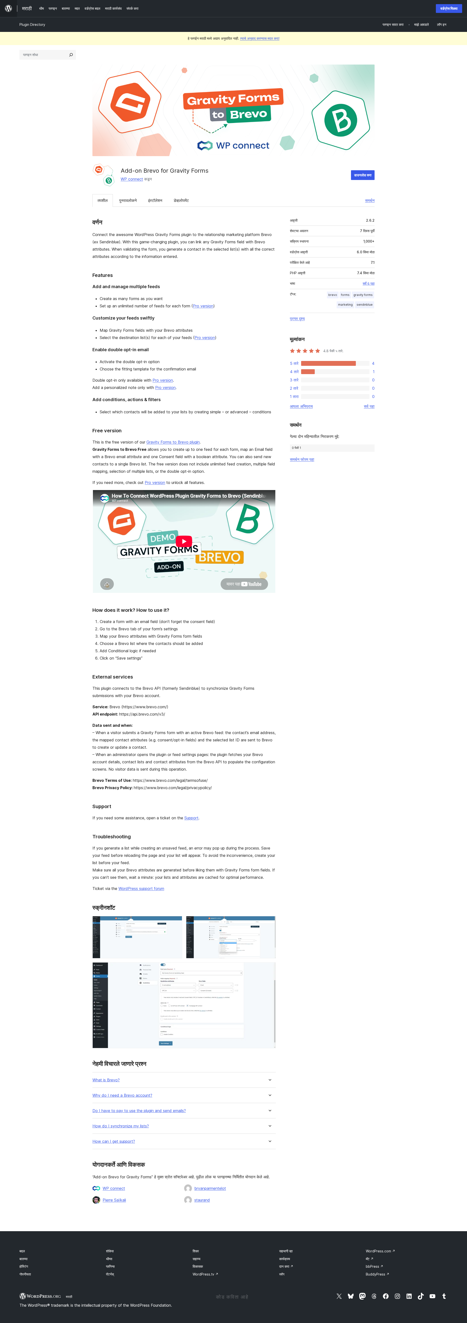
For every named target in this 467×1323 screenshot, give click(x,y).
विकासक (198, 1266)
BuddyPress (377, 1274)
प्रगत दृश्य (297, 318)
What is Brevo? (106, 1080)
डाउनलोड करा (362, 175)
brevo (332, 295)
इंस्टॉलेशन (155, 200)
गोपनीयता (25, 1274)
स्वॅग (281, 1274)
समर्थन (370, 200)
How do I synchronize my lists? (120, 1126)
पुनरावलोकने (128, 200)
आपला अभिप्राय (301, 406)
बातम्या (23, 1259)
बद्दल (22, 1251)
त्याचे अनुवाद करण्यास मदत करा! (259, 38)
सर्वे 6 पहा (369, 283)
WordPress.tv (205, 1274)
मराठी (69, 1297)
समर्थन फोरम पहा (302, 459)
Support (191, 817)
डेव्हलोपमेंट (181, 200)
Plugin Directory (32, 24)
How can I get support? (113, 1141)
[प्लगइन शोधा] (71, 55)
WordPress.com (380, 1251)
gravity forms (363, 295)
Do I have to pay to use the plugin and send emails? (139, 1110)
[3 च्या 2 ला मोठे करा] (269, 922)
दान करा (286, 1266)
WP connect (132, 179)
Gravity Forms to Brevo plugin (173, 442)
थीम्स (109, 1259)
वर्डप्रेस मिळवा (449, 8)
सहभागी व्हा (286, 1251)
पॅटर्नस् (110, 1274)
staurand (202, 1200)
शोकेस (110, 1251)
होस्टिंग (23, 1266)
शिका (196, 1251)
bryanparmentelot (210, 1188)
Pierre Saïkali (114, 1200)
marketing (345, 304)
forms (345, 295)
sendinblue (365, 304)
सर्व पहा (369, 406)
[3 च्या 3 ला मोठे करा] (269, 968)
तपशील (103, 200)
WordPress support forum (141, 888)
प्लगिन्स (110, 1266)
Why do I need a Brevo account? (122, 1095)
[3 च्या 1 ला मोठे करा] (175, 922)
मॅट (370, 1259)
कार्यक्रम (284, 1259)
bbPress (374, 1266)
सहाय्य (196, 1259)
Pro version (203, 305)
